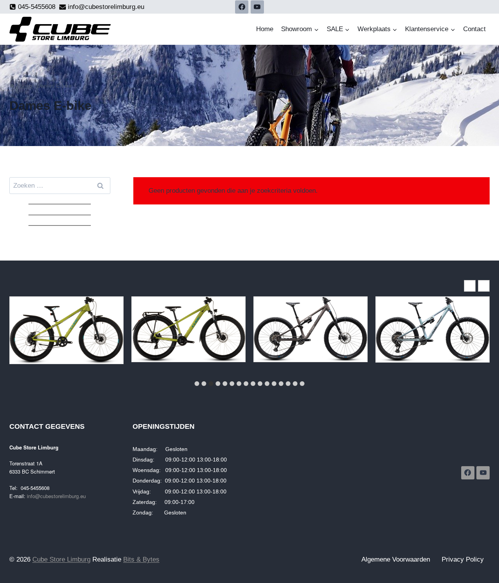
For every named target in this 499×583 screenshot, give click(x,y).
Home (264, 29)
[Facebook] (241, 7)
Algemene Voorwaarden (395, 559)
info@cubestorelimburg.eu (56, 496)
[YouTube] (257, 7)
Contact (474, 29)
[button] (484, 286)
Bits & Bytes (141, 559)
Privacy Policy (463, 559)
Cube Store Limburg (61, 559)
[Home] (12, 86)
